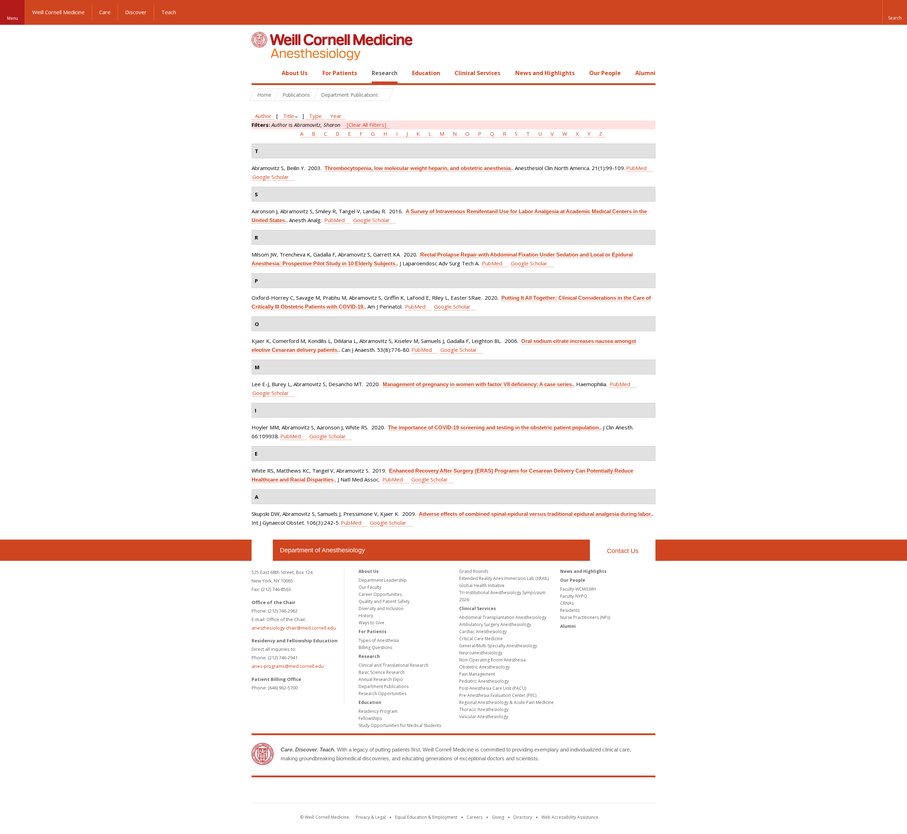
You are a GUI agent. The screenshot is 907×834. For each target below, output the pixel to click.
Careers (475, 817)
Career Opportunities (380, 594)
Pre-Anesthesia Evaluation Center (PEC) (497, 695)
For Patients (339, 73)
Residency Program (378, 711)
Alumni (645, 73)
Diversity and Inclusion (381, 608)
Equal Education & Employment (426, 817)
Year (336, 115)
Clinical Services (477, 73)
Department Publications (384, 686)
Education (426, 73)
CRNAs (567, 603)
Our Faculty (370, 587)
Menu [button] (12, 18)
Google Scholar (270, 176)
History (366, 616)
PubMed (636, 167)
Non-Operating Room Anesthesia (492, 660)
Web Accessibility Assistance (569, 817)
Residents (570, 610)
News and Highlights (545, 73)
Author (263, 115)
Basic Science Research (382, 672)
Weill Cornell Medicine (58, 12)
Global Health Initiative (482, 585)
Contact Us (622, 550)
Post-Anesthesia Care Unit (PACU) (492, 688)
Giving (498, 817)
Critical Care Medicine (481, 639)
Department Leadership (383, 580)
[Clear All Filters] (366, 124)
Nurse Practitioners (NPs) (585, 617)
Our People (605, 73)
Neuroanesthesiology (480, 653)
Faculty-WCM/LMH (578, 589)
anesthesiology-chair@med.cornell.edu (294, 628)
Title (288, 115)
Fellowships (370, 718)
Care (105, 12)
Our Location (262, 550)
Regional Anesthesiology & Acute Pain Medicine (506, 702)
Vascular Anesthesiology (483, 717)
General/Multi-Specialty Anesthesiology (498, 646)
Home (259, 73)
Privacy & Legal (371, 817)
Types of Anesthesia (379, 640)
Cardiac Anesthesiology (483, 632)
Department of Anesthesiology (322, 550)
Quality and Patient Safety (384, 601)
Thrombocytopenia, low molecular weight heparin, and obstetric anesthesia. (418, 168)
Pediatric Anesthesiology (484, 681)
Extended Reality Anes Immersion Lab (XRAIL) (504, 578)
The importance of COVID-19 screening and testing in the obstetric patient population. (494, 427)
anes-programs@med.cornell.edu (288, 666)
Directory (522, 817)
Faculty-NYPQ (573, 596)
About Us (295, 73)
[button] (894, 12)
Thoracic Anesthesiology (483, 709)
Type (315, 115)
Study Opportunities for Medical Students (400, 725)
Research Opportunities (382, 694)
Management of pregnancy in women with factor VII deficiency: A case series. (478, 384)
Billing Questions (375, 647)
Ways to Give (371, 623)
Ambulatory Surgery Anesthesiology (495, 624)
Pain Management (477, 674)
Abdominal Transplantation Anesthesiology (502, 617)
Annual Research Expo (381, 679)
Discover (136, 12)
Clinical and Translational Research (393, 665)
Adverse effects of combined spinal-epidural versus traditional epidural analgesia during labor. (535, 514)
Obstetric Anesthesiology (484, 667)
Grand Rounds (473, 571)
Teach (168, 12)
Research (385, 73)
